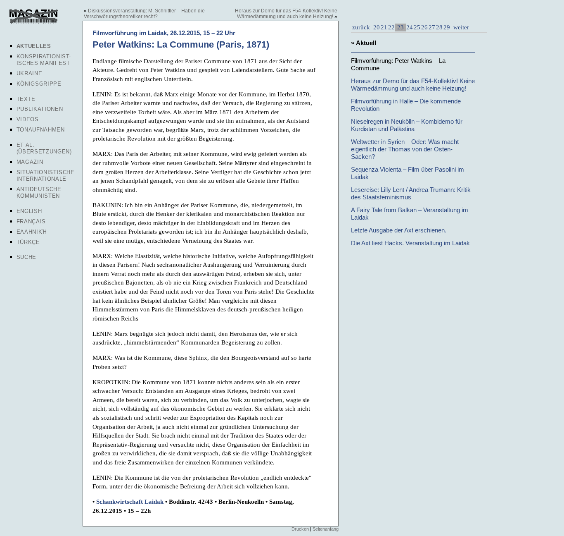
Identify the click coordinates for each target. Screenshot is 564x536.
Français (31, 221)
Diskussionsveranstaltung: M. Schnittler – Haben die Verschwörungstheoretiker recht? (144, 13)
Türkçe (28, 242)
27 (432, 27)
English (29, 211)
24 (409, 27)
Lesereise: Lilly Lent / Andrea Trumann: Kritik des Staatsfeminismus (411, 193)
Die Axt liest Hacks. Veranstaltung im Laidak (410, 242)
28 (439, 27)
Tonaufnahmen (41, 130)
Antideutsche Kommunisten (39, 192)
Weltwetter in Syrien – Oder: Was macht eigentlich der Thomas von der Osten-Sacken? (405, 149)
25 (417, 27)
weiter (460, 27)
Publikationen (40, 109)
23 (400, 27)
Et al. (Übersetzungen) (44, 148)
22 (391, 27)
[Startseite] (33, 22)
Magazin (30, 162)
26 (424, 27)
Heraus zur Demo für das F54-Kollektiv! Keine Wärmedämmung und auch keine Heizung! (286, 13)
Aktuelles (34, 46)
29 (446, 27)
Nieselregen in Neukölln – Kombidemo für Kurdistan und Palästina (406, 125)
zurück (361, 27)
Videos (28, 119)
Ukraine (30, 73)
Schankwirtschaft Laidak (130, 501)
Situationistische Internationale (46, 175)
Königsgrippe (39, 84)
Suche (26, 257)
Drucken (300, 528)
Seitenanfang (326, 528)
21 (384, 27)
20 (376, 27)
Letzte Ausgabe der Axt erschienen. (398, 230)
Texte (26, 99)
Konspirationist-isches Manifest (44, 59)
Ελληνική (32, 232)
